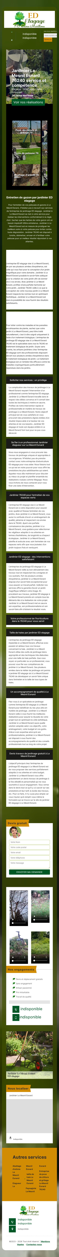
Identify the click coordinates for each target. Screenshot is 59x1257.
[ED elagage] (29, 19)
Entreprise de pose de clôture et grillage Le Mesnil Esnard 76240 (43, 1180)
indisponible (29, 33)
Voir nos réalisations (28, 102)
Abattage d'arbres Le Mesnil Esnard (17, 1172)
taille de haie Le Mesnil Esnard (30, 1178)
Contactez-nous (34, 1244)
